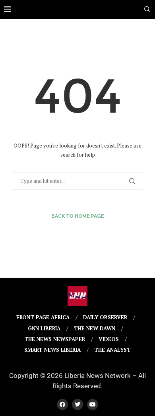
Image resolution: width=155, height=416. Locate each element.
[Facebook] (62, 404)
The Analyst (112, 349)
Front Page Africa (43, 317)
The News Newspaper (54, 339)
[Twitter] (77, 404)
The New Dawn (94, 328)
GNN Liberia (44, 328)
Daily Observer (105, 317)
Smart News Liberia (52, 349)
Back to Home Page (77, 216)
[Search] (147, 10)
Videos (109, 339)
